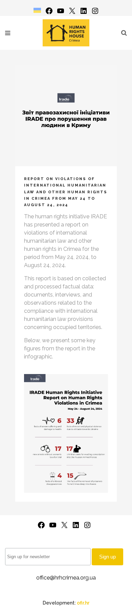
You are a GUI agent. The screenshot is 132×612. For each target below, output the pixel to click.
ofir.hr (83, 603)
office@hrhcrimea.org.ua (66, 577)
